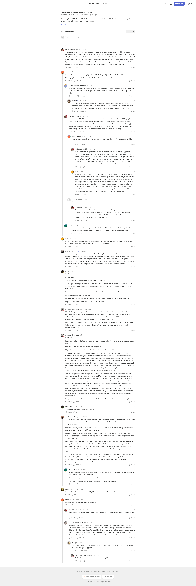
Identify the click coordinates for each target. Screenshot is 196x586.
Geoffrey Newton (71, 251)
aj (75, 172)
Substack (88, 582)
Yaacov (74, 101)
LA (69, 225)
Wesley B (72, 469)
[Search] (166, 4)
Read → (63, 25)
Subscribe (179, 4)
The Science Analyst (72, 417)
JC (66, 271)
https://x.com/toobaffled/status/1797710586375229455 (85, 302)
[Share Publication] (171, 4)
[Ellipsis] (134, 49)
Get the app (108, 577)
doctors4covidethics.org (88, 459)
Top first (131, 32)
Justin (67, 499)
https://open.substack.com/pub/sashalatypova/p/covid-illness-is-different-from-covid (95, 350)
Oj (66, 72)
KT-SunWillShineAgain (73, 309)
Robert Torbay (70, 489)
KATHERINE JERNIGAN (76, 85)
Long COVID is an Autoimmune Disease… (77, 12)
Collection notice (113, 571)
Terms (104, 571)
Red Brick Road (70, 49)
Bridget (74, 542)
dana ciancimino (77, 136)
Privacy (98, 571)
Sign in (189, 4)
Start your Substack (93, 577)
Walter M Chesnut (67, 15)
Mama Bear (69, 406)
